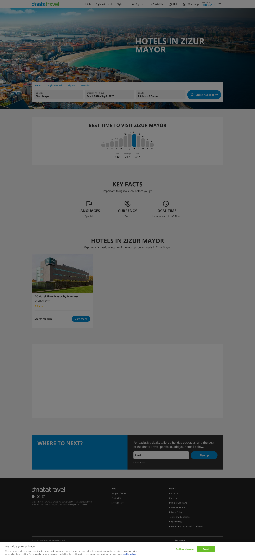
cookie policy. (129, 554)
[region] (127, 549)
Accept (206, 549)
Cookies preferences (185, 549)
